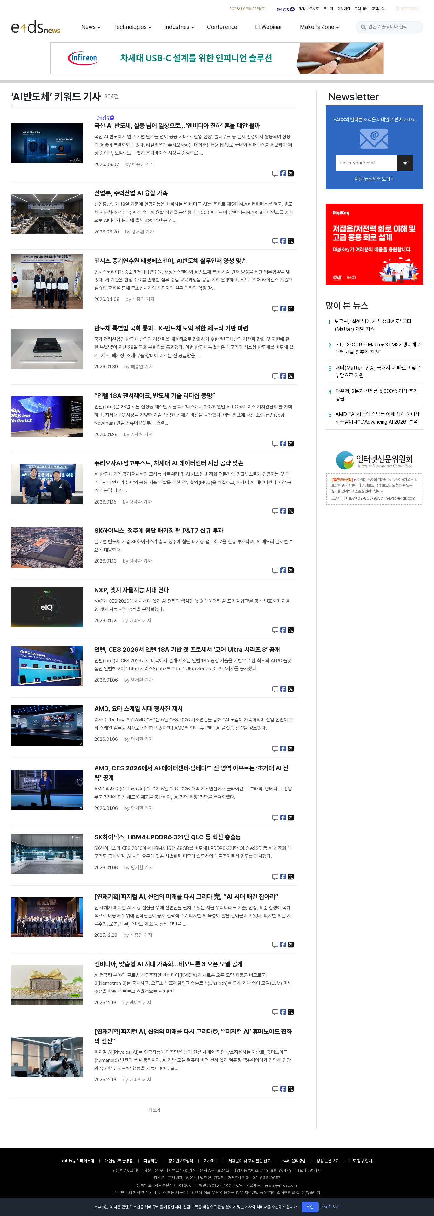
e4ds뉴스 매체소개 (78, 1160)
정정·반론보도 (309, 9)
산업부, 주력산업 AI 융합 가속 (131, 193)
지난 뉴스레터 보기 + (374, 179)
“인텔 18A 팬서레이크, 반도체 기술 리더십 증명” (154, 396)
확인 (310, 1207)
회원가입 (343, 9)
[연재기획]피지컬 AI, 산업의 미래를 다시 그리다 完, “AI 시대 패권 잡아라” (186, 896)
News (88, 27)
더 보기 (154, 1110)
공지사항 (378, 9)
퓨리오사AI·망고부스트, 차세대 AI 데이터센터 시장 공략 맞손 (168, 463)
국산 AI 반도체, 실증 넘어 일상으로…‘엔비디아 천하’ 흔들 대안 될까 (177, 125)
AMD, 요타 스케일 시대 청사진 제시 (138, 708)
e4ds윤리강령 (293, 1160)
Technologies (129, 27)
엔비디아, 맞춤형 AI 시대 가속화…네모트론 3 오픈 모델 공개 (168, 964)
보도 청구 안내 (360, 1160)
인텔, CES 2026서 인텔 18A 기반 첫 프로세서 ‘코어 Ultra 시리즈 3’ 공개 (187, 649)
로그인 (328, 9)
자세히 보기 (330, 1207)
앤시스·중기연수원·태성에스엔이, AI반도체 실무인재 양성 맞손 (170, 261)
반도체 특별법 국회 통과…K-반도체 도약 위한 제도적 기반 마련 (171, 328)
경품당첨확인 (410, 9)
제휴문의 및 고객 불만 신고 (249, 1160)
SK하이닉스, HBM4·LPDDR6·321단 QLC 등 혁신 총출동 (167, 837)
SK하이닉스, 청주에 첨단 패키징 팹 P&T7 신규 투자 (158, 530)
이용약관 (151, 1160)
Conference (222, 27)
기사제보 (211, 1160)
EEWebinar (268, 27)
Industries (176, 27)
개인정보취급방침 (119, 1160)
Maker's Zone (317, 27)
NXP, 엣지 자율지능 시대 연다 (131, 590)
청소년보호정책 (180, 1160)
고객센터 (361, 9)
